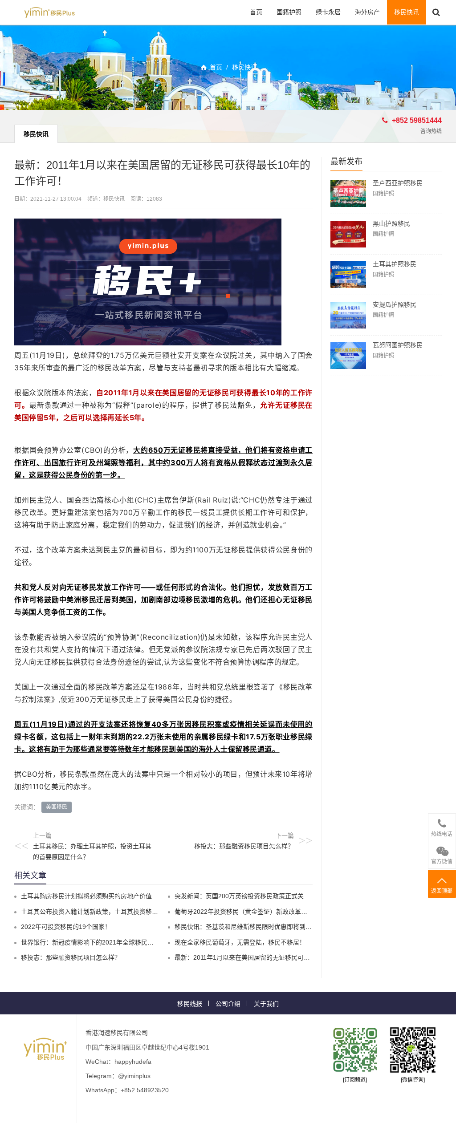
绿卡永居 (328, 12)
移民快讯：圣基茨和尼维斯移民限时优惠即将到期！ (246, 926)
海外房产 (367, 12)
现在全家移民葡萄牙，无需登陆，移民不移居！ (240, 942)
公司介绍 (228, 1003)
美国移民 (56, 807)
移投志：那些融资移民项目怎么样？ (244, 846)
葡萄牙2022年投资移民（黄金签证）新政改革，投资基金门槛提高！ (269, 911)
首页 (256, 12)
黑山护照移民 (391, 223)
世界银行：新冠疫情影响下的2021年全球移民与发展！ (96, 942)
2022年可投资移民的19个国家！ (66, 926)
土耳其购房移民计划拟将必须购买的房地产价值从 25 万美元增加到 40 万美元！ (131, 896)
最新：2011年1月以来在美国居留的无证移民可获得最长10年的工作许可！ (277, 957)
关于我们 (266, 1003)
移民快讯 (406, 12)
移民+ (49, 12)
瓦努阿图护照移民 (398, 345)
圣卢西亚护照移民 (398, 182)
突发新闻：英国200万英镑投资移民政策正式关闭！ (245, 896)
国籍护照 (289, 12)
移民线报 (189, 1003)
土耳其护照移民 (394, 264)
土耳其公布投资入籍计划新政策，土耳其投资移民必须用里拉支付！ (114, 911)
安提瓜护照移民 (394, 304)
